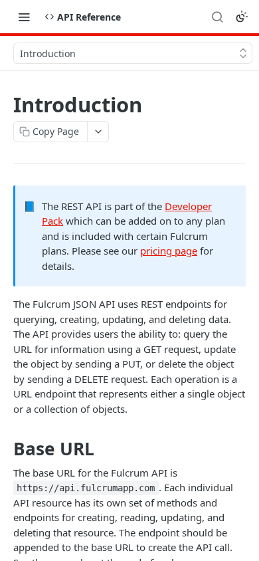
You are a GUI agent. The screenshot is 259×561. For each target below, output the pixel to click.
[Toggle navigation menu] (24, 16)
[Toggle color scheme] (241, 16)
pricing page (168, 250)
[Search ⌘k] (217, 16)
